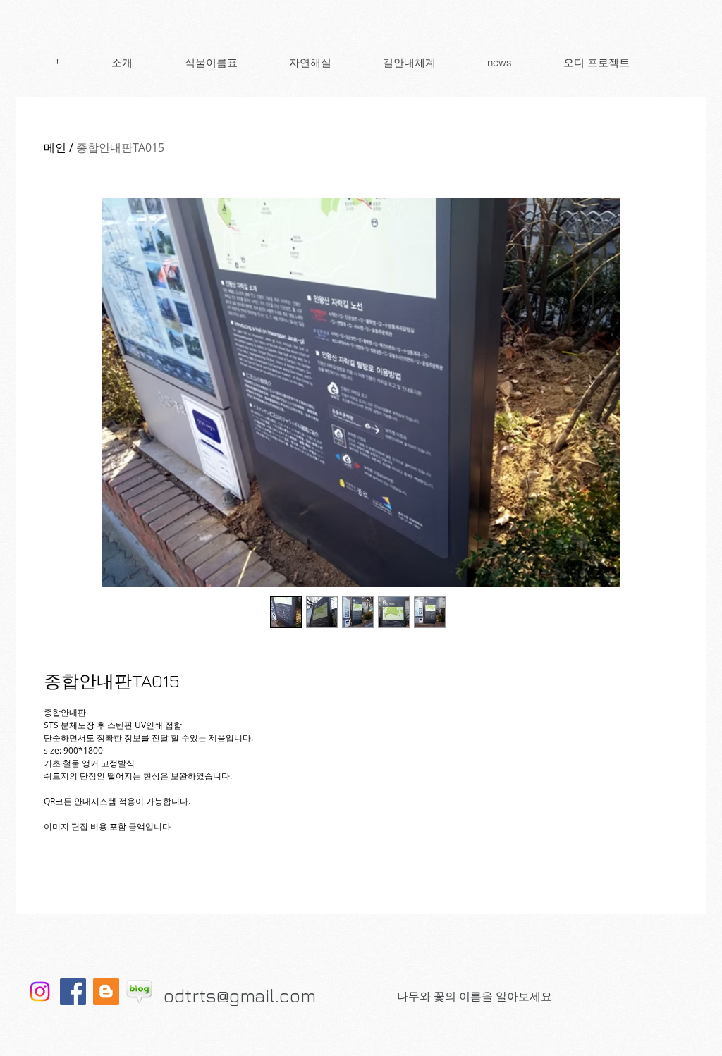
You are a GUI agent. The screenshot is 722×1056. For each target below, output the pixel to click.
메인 (55, 147)
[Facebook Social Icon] (73, 991)
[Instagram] (40, 991)
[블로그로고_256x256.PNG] (139, 991)
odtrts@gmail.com (240, 996)
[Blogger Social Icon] (106, 991)
